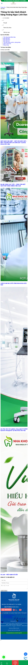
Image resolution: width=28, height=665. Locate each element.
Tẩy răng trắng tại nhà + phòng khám (12, 42)
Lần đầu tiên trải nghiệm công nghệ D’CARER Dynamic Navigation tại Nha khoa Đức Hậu (14, 429)
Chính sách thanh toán (8, 617)
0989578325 (8, 609)
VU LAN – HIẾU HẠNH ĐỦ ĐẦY (9, 574)
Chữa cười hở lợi (7, 43)
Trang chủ (3, 7)
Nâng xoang (6, 45)
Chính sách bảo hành (7, 616)
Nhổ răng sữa (6, 41)
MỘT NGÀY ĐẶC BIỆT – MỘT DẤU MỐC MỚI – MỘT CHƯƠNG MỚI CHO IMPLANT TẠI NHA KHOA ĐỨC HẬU (14, 142)
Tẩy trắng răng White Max (9, 37)
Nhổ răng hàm (6, 38)
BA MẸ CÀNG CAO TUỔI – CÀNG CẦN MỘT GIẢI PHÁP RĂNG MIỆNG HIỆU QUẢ (13, 185)
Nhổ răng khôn (6, 39)
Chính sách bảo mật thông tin (9, 615)
